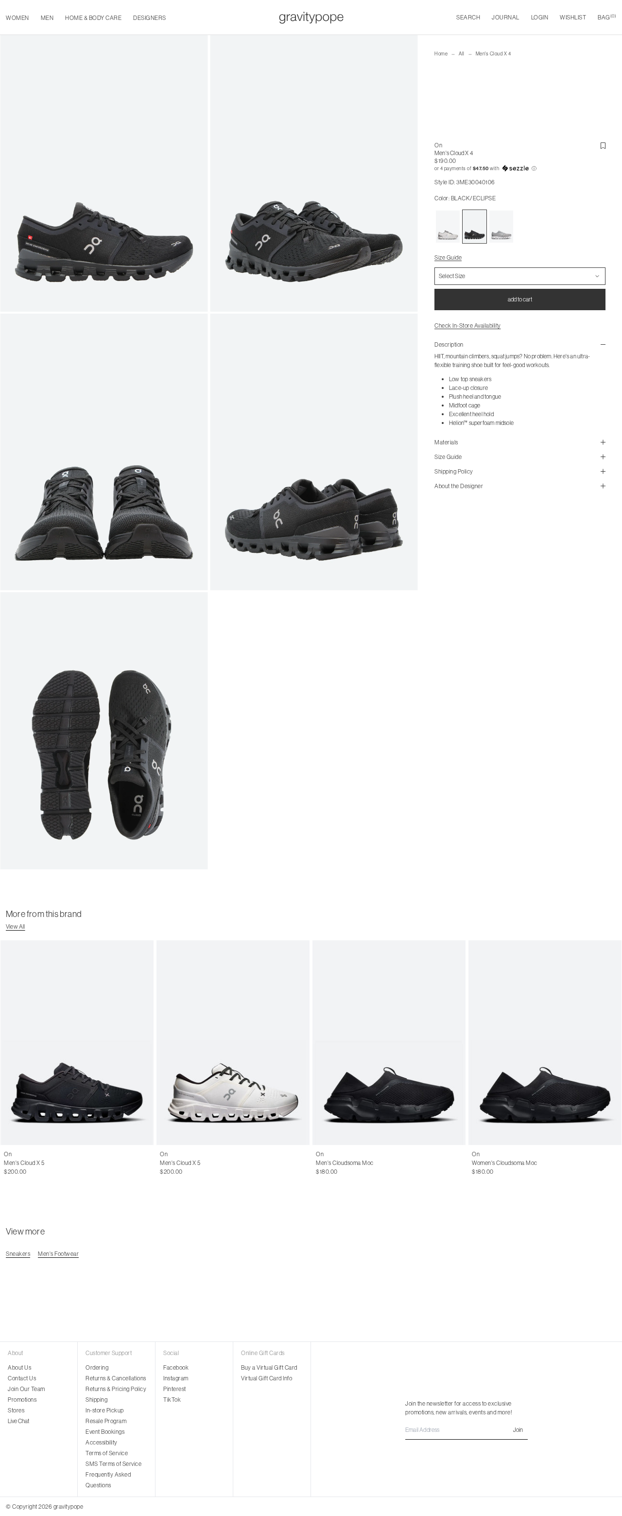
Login (540, 17)
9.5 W (577, 1163)
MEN (47, 17)
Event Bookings (105, 1431)
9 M (23, 1163)
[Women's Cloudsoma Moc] (545, 1043)
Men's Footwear (58, 1253)
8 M (9, 1163)
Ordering (97, 1367)
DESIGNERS (149, 17)
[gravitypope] (311, 17)
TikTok (172, 1399)
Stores (16, 1410)
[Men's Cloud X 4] (447, 227)
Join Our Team (26, 1389)
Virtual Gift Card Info (266, 1378)
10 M (56, 1163)
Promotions (22, 1399)
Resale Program (106, 1421)
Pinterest (174, 1389)
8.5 (124, 1163)
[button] (519, 168)
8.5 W (544, 1163)
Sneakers (18, 1253)
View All (15, 926)
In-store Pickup (105, 1410)
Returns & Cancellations (116, 1378)
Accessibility (102, 1442)
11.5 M (108, 1163)
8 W (527, 1163)
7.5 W (511, 1163)
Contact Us (22, 1378)
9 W (560, 1163)
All (462, 54)
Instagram (176, 1378)
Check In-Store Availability (467, 325)
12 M (322, 1171)
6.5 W (479, 1163)
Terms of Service (107, 1453)
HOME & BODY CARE (93, 17)
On (438, 145)
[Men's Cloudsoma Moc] (389, 1043)
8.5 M (167, 1163)
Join (518, 1429)
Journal (505, 17)
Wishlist (573, 17)
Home (441, 54)
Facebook (176, 1367)
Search (468, 17)
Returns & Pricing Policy (116, 1389)
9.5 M (39, 1163)
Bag (607, 17)
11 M (91, 1163)
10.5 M (74, 1163)
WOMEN (17, 17)
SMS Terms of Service (113, 1463)
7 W (496, 1163)
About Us (19, 1367)
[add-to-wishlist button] (603, 146)
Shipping (96, 1399)
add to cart (520, 299)
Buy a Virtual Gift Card (269, 1367)
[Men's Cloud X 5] (77, 1043)
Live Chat (18, 1421)
